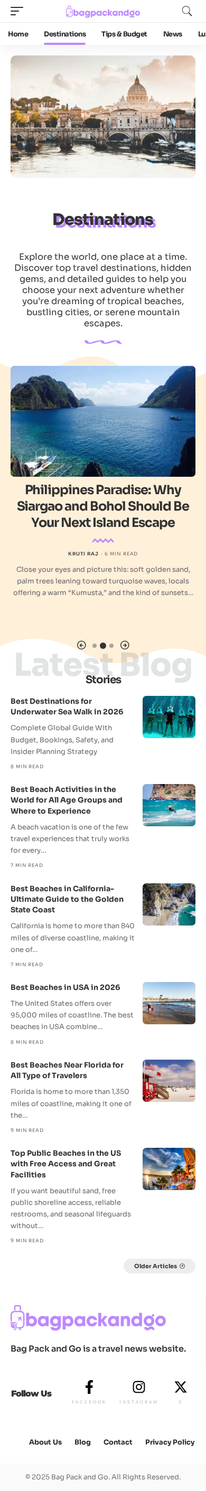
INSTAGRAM (138, 1401)
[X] (181, 1387)
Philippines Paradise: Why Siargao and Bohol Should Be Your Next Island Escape (103, 506)
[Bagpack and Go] (103, 11)
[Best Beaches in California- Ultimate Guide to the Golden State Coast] (169, 904)
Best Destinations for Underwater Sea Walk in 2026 (67, 706)
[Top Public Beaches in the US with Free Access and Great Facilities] (169, 1169)
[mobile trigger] (20, 11)
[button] (81, 645)
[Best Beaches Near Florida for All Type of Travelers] (169, 1081)
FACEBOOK (89, 1401)
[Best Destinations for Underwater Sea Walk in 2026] (169, 717)
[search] (187, 11)
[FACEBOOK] (89, 1387)
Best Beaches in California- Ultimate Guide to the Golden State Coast (67, 899)
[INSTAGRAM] (139, 1387)
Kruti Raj (83, 554)
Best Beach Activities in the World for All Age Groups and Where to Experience (67, 800)
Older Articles (155, 1266)
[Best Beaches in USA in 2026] (169, 1003)
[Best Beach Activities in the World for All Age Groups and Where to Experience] (169, 805)
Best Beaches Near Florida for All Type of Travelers (67, 1070)
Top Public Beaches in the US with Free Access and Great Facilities (66, 1163)
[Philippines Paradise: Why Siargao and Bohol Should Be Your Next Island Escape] (103, 421)
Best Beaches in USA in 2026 (65, 987)
